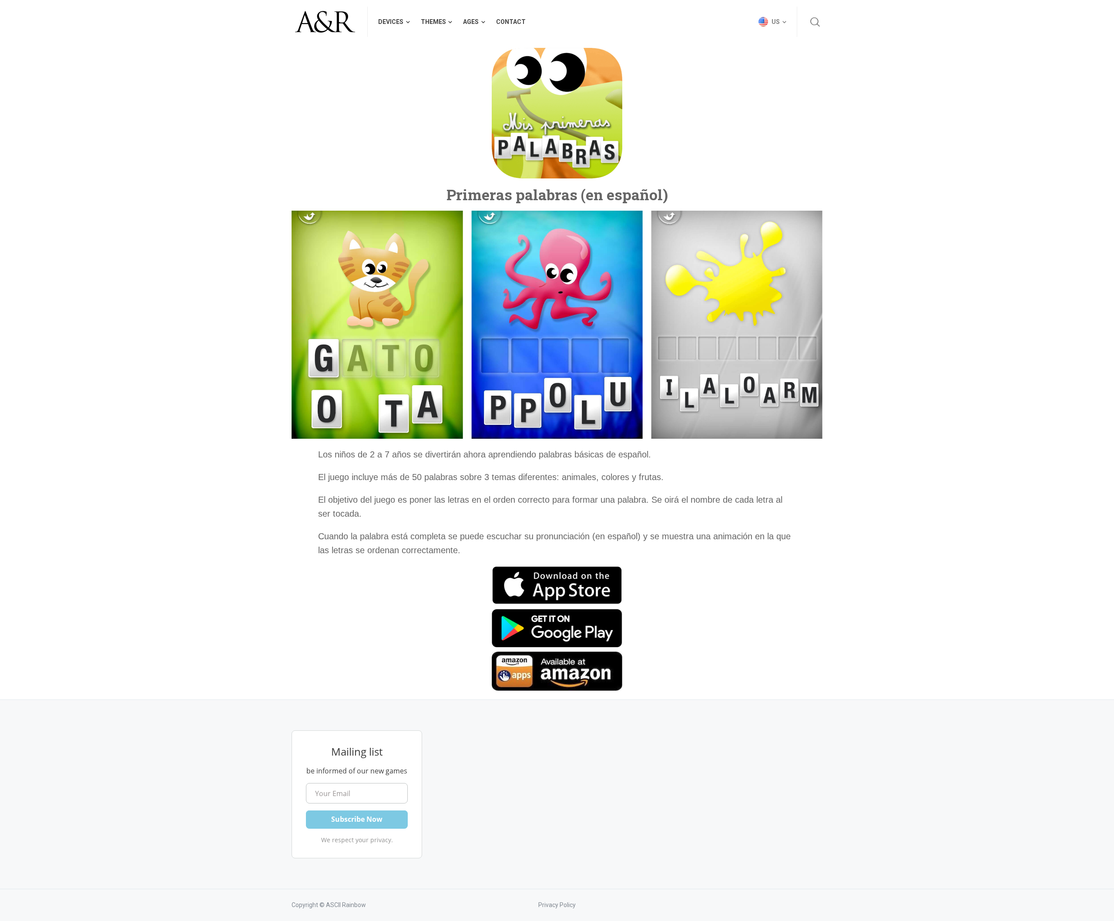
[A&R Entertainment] (324, 22)
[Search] (815, 22)
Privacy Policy (557, 904)
